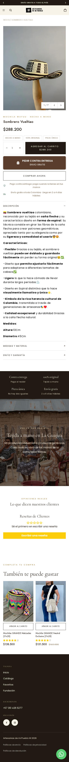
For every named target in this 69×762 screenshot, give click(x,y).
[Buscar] (10, 10)
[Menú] (3, 10)
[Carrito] (65, 10)
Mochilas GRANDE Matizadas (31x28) (17, 635)
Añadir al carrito (18, 626)
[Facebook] (6, 722)
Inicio (6, 20)
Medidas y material (15, 346)
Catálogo (8, 678)
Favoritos (8, 684)
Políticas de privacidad (34, 744)
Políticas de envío (12, 744)
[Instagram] (15, 722)
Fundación (9, 690)
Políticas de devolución (14, 750)
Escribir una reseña (34, 535)
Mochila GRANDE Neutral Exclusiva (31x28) (48, 635)
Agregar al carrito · (45, 148)
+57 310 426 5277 (12, 708)
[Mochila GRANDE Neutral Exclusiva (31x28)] (51, 601)
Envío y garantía (14, 355)
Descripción (11, 206)
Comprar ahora (34, 175)
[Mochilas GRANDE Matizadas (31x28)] (18, 601)
